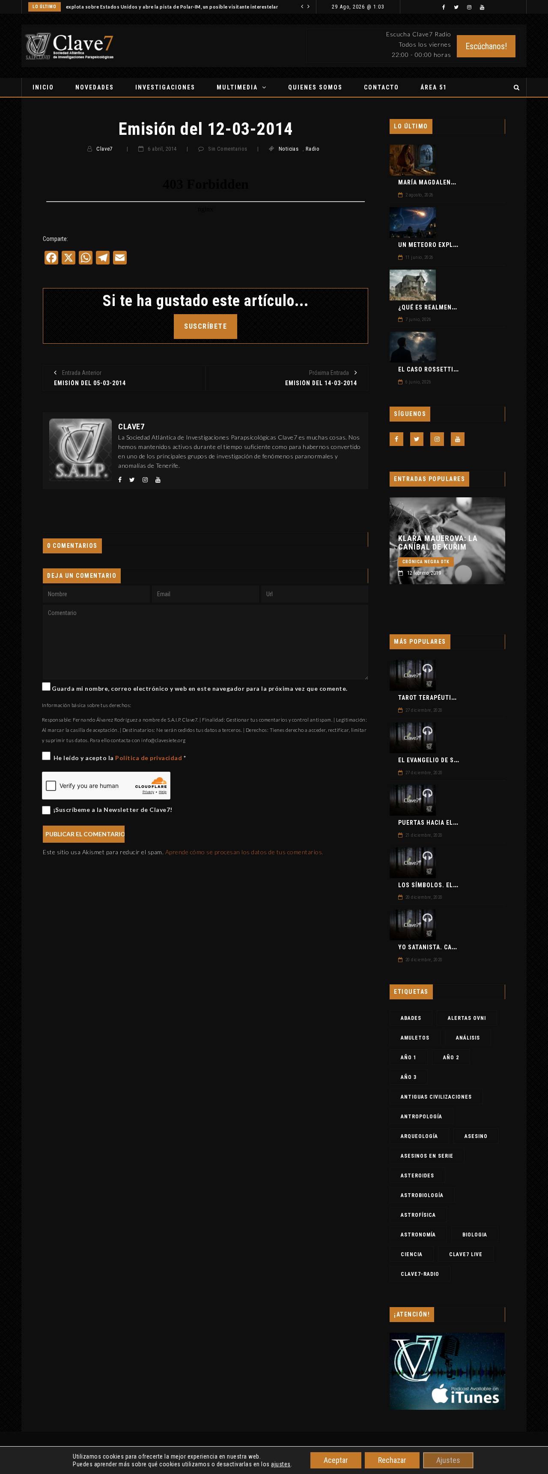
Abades (411, 1018)
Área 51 (433, 87)
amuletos (415, 1038)
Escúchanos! (486, 46)
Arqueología (419, 1136)
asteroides (417, 1176)
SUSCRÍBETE (205, 326)
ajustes (281, 1464)
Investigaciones (165, 87)
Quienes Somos (315, 87)
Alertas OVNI (467, 1018)
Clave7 (104, 149)
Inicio (43, 87)
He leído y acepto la (120, 757)
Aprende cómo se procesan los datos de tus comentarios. (244, 852)
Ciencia (412, 1254)
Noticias (288, 149)
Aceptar (336, 1460)
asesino (476, 1136)
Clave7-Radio (420, 1274)
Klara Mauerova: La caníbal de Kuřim (438, 542)
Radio (312, 149)
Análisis (468, 1038)
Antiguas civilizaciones (436, 1097)
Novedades (94, 87)
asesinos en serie (427, 1156)
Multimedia (237, 87)
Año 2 (451, 1058)
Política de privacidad (149, 757)
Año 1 (409, 1058)
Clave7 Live (465, 1254)
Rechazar (392, 1460)
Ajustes (448, 1460)
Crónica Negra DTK (426, 561)
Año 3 (409, 1077)
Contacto (381, 87)
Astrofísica (418, 1215)
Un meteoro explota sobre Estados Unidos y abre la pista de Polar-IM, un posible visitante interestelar (157, 6)
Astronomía (418, 1235)
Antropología (421, 1117)
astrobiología (422, 1195)
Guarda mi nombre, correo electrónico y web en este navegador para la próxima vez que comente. (200, 688)
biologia (474, 1235)
